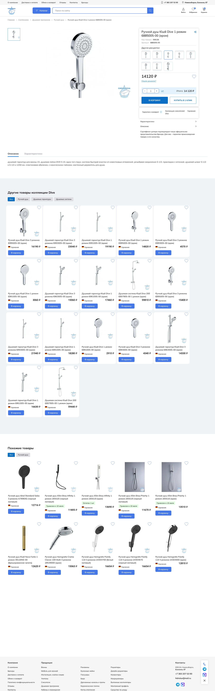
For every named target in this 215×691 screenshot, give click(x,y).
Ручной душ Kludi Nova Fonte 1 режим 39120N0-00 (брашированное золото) (23, 560)
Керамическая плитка (90, 686)
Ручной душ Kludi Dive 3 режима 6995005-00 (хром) (24, 241)
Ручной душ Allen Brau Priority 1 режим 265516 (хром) (170, 497)
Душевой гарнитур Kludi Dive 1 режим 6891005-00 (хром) (60, 348)
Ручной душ (59, 20)
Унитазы (44, 678)
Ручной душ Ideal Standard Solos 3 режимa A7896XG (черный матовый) (24, 498)
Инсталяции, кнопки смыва (52, 675)
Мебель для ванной (49, 671)
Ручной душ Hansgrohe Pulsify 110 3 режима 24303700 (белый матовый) (97, 560)
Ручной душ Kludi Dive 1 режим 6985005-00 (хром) (134, 241)
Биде (83, 678)
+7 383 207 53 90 (183, 673)
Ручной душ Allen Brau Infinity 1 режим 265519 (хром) (97, 497)
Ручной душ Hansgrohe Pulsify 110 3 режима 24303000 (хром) (170, 558)
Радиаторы (115, 667)
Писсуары (85, 675)
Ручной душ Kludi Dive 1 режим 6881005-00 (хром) (97, 348)
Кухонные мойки (88, 671)
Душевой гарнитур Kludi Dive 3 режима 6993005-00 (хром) (60, 241)
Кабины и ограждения (50, 690)
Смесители (45, 682)
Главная (11, 20)
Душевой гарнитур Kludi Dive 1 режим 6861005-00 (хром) (23, 401)
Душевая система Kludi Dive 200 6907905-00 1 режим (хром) (134, 295)
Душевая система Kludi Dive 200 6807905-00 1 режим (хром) (60, 401)
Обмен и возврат (48, 2)
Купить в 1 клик (183, 100)
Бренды (84, 2)
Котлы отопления (88, 690)
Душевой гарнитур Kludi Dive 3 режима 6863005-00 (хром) (170, 348)
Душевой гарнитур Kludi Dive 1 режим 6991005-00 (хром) (97, 241)
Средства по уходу (119, 690)
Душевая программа (41, 20)
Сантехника (23, 20)
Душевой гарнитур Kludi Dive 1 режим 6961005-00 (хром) (97, 295)
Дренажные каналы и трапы (93, 682)
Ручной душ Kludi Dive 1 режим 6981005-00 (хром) (23, 295)
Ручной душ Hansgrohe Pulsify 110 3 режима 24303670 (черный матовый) (133, 560)
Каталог (44, 10)
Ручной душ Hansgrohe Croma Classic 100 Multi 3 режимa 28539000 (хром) (59, 560)
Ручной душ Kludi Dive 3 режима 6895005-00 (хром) (171, 295)
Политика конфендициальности (21, 682)
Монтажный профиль (120, 686)
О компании (13, 2)
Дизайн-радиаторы (119, 671)
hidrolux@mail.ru (183, 678)
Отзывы (62, 2)
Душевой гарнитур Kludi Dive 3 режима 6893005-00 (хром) (23, 348)
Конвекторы (116, 675)
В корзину (155, 100)
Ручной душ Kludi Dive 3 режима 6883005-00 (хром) (134, 348)
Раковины (85, 667)
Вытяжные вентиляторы (121, 682)
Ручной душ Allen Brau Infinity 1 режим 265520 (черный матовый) (60, 498)
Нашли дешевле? (148, 81)
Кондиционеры (117, 678)
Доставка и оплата (30, 2)
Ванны (44, 667)
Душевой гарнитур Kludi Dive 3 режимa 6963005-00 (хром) (60, 295)
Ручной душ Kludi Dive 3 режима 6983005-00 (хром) (171, 241)
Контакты (74, 2)
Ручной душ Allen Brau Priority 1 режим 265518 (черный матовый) (134, 498)
